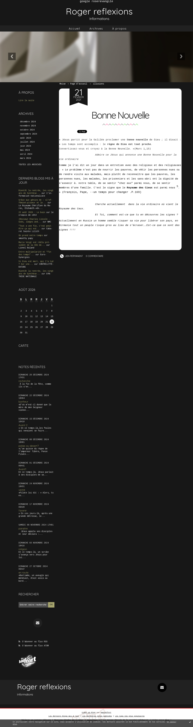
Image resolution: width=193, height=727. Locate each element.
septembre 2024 (28, 134)
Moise (63, 84)
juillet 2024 (27, 142)
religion (23, 549)
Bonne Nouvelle (120, 115)
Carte (23, 346)
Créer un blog (88, 712)
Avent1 (22, 469)
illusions (98, 84)
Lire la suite (26, 100)
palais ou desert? (29, 445)
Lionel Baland (26, 248)
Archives (96, 28)
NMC (49, 222)
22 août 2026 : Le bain (32, 212)
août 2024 (25, 138)
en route (23, 572)
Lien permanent (73, 256)
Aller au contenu (15, 8)
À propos (119, 28)
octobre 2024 (27, 130)
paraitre (23, 528)
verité (22, 489)
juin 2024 (25, 146)
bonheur (23, 401)
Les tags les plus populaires (130, 716)
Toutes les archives (30, 164)
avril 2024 (26, 154)
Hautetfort (106, 712)
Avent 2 (23, 425)
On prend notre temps (31, 235)
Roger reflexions (99, 11)
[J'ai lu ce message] (190, 722)
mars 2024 (25, 158)
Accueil (74, 28)
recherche (24, 381)
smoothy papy (26, 238)
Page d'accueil (78, 84)
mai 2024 (25, 150)
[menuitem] (74, 28)
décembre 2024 (28, 122)
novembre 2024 (28, 126)
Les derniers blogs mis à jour (64, 716)
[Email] (37, 622)
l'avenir (23, 510)
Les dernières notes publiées (97, 716)
